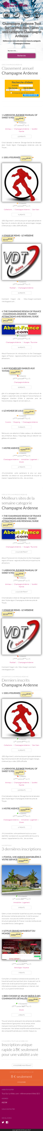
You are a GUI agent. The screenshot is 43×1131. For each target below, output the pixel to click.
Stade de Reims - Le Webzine (18, 235)
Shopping (16, 422)
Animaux (8, 129)
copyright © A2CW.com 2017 (21, 1130)
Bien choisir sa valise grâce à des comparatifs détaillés (21, 997)
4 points (21, 1015)
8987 (15, 934)
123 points (21, 136)
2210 (7, 239)
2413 (7, 320)
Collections (8, 209)
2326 (15, 372)
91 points (21, 214)
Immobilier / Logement (29, 459)
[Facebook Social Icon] (7, 1122)
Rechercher (30, 95)
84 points (21, 293)
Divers (21, 462)
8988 (23, 860)
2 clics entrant (21, 552)
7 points (21, 973)
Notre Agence (11, 448)
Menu (39, 3)
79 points (21, 427)
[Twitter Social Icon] (3, 1122)
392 (19, 118)
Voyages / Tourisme (30, 342)
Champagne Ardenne (21, 129)
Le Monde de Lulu (13, 410)
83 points (21, 387)
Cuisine (8, 422)
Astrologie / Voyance (21, 967)
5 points (21, 907)
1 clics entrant (21, 592)
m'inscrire (21, 1082)
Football (13, 288)
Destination (15, 85)
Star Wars (35, 209)
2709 (29, 412)
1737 (26, 158)
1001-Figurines (12, 157)
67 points (21, 467)
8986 (33, 999)
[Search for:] (21, 50)
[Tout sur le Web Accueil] (21, 4)
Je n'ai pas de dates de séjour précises (23, 93)
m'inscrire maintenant (22, 1065)
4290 (25, 449)
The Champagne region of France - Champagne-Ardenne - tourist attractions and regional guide (21, 314)
